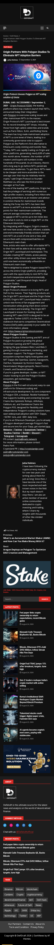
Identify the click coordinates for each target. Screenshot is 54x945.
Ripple (8, 910)
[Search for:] (21, 599)
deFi (31, 899)
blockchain (32, 889)
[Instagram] (11, 825)
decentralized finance (15, 899)
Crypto (20, 894)
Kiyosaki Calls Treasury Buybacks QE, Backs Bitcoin (10, 635)
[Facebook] (17, 825)
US (31, 915)
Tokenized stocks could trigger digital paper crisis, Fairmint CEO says (10, 717)
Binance (8, 889)
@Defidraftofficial (24, 831)
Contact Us (28, 923)
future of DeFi (25, 905)
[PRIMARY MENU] (42, 28)
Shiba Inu (35, 910)
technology (10, 915)
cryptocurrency (34, 894)
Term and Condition (19, 927)
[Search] (47, 28)
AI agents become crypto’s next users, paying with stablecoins (10, 734)
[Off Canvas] (4, 28)
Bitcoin (19, 889)
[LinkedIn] (23, 825)
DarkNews (39, 935)
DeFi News (8, 47)
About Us (40, 923)
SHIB (24, 910)
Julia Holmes (12, 60)
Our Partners (14, 923)
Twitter (23, 915)
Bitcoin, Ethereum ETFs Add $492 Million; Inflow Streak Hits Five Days (10, 651)
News (38, 905)
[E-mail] (8, 527)
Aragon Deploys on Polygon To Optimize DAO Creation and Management (24, 549)
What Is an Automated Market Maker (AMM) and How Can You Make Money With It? (26, 538)
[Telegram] (30, 825)
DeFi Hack (42, 899)
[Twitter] (4, 825)
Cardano (9, 894)
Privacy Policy (37, 927)
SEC (16, 910)
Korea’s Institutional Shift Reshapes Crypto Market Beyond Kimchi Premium (10, 701)
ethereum (9, 905)
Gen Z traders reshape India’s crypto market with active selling (10, 684)
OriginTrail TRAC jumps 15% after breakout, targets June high (10, 668)
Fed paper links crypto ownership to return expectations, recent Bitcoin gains (10, 618)
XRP (39, 915)
